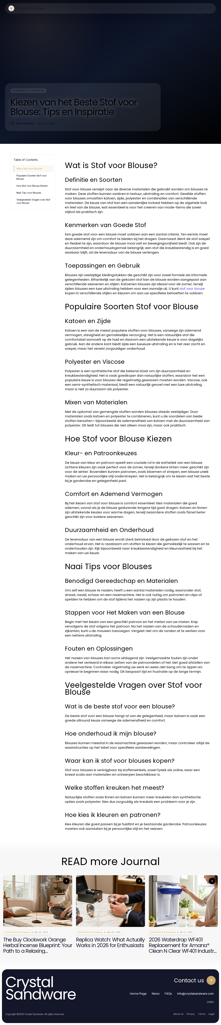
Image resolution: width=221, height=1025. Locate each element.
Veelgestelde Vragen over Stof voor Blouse (33, 201)
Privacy (191, 1014)
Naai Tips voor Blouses (29, 192)
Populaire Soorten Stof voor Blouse (32, 177)
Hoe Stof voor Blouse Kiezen (32, 185)
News (156, 994)
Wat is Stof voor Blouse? (30, 168)
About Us (178, 1014)
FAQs (168, 994)
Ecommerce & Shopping (28, 90)
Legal (211, 1014)
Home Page (138, 994)
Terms (201, 1014)
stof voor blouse (192, 289)
